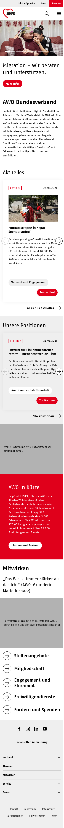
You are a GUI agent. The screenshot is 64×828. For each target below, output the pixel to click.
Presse (6, 792)
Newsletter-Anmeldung (32, 742)
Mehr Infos (13, 83)
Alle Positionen (43, 416)
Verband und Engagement (28, 282)
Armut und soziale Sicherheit (30, 390)
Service (7, 783)
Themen (7, 766)
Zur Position (48, 401)
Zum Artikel (49, 293)
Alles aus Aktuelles (40, 308)
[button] (10, 51)
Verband (8, 757)
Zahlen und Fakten (25, 545)
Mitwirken (9, 774)
